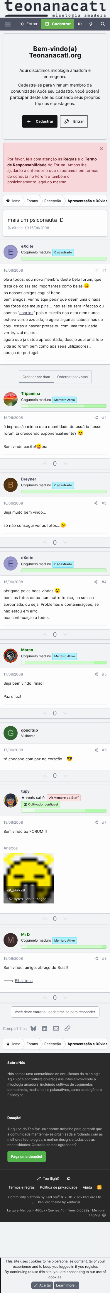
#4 (104, 582)
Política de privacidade (58, 1187)
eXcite (17, 228)
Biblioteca (24, 980)
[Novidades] (91, 24)
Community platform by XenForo (55, 1197)
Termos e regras (22, 1187)
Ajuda (87, 1187)
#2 (104, 417)
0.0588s (83, 1210)
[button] (104, 1215)
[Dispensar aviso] (100, 149)
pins (45, 306)
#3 (104, 503)
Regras (70, 159)
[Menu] (7, 24)
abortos (26, 312)
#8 (104, 958)
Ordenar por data (36, 377)
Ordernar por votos (72, 377)
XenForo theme (49, 1202)
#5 (104, 674)
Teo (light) (50, 1178)
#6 (104, 750)
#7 (104, 822)
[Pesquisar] (103, 24)
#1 (104, 270)
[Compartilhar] (96, 270)
